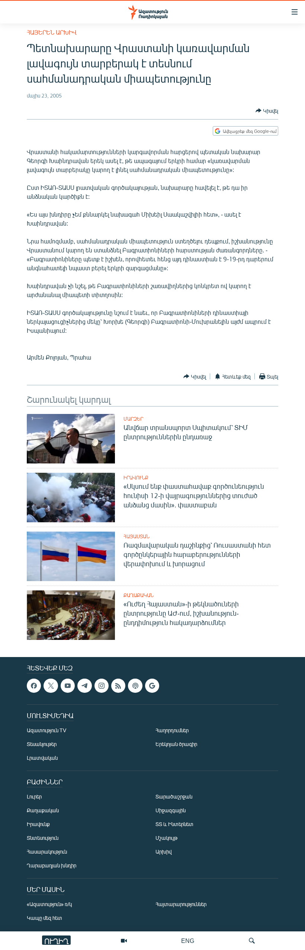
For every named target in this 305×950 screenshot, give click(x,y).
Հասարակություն (47, 852)
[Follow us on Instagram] (101, 686)
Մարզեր (133, 419)
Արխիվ (163, 852)
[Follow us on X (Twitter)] (51, 686)
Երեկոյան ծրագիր (176, 744)
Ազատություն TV (46, 730)
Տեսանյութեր (42, 744)
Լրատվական (42, 758)
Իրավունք (135, 478)
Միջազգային (170, 810)
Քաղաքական (138, 595)
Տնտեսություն (42, 838)
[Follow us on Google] (152, 686)
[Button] (267, 110)
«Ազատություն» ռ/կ (49, 904)
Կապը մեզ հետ (44, 918)
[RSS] (118, 686)
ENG (187, 940)
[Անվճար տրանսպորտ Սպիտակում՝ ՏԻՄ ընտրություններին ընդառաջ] (71, 438)
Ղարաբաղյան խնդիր (51, 866)
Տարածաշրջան (173, 797)
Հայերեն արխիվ (52, 32)
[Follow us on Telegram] (84, 686)
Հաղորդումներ (172, 730)
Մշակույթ (166, 838)
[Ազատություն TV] (124, 940)
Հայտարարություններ (180, 904)
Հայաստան (136, 536)
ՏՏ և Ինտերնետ (174, 824)
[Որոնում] (252, 940)
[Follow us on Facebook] (34, 686)
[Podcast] (135, 686)
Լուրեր (34, 797)
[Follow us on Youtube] (68, 686)
